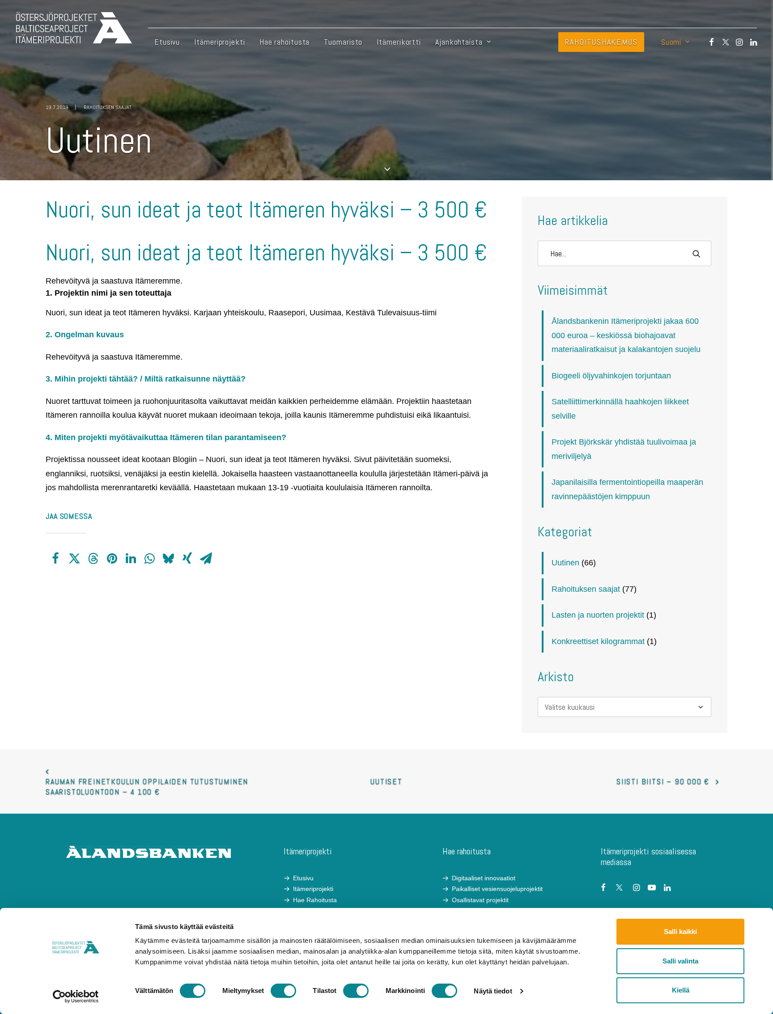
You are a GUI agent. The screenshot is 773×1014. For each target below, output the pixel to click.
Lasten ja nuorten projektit (598, 615)
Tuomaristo (343, 42)
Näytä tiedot (493, 991)
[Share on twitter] (74, 559)
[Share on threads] (93, 559)
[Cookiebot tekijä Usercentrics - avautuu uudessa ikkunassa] (76, 996)
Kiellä (680, 990)
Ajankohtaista (459, 42)
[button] (707, 41)
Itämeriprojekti (219, 42)
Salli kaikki (680, 931)
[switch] (283, 991)
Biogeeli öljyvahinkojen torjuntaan (611, 375)
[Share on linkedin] (131, 559)
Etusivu (167, 42)
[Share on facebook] (55, 559)
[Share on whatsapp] (149, 559)
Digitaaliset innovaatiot (483, 878)
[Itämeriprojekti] (74, 27)
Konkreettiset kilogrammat (598, 641)
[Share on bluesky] (168, 559)
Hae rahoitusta (284, 42)
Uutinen (565, 562)
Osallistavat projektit (480, 900)
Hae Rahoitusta (315, 900)
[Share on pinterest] (112, 559)
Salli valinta (680, 961)
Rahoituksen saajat (108, 107)
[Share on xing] (187, 559)
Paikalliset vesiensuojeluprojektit (497, 888)
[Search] (624, 253)
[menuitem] (167, 41)
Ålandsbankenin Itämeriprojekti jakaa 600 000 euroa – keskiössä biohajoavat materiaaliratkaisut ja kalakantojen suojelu (626, 335)
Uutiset (386, 781)
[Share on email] (206, 559)
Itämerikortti (399, 42)
